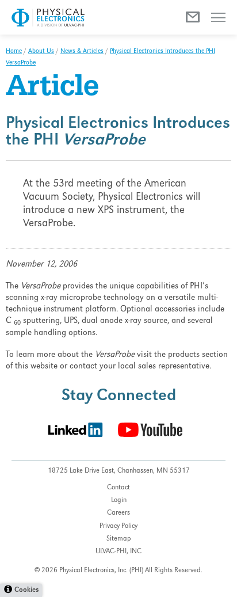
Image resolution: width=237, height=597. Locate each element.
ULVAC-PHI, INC (118, 552)
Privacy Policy (118, 526)
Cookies (26, 590)
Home (14, 51)
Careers (118, 513)
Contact (118, 488)
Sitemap (118, 539)
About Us (41, 51)
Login (119, 500)
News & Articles (82, 51)
